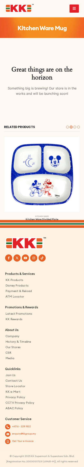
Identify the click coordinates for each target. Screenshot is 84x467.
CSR (8, 352)
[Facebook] (8, 258)
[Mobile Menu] (74, 8)
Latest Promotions (19, 313)
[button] (67, 127)
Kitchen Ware (42, 216)
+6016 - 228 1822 (21, 426)
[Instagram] (33, 258)
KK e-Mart (13, 391)
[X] (17, 258)
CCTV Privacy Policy (20, 403)
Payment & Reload (19, 291)
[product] (42, 174)
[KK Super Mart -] (19, 8)
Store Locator (15, 386)
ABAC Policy (14, 408)
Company (12, 336)
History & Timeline (18, 341)
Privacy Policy (15, 397)
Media (10, 358)
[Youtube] (25, 258)
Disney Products (17, 285)
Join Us (10, 375)
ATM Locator (15, 296)
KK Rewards (14, 319)
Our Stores (13, 347)
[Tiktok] (42, 258)
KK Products (14, 280)
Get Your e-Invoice (22, 440)
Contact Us (14, 380)
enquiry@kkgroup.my (24, 433)
